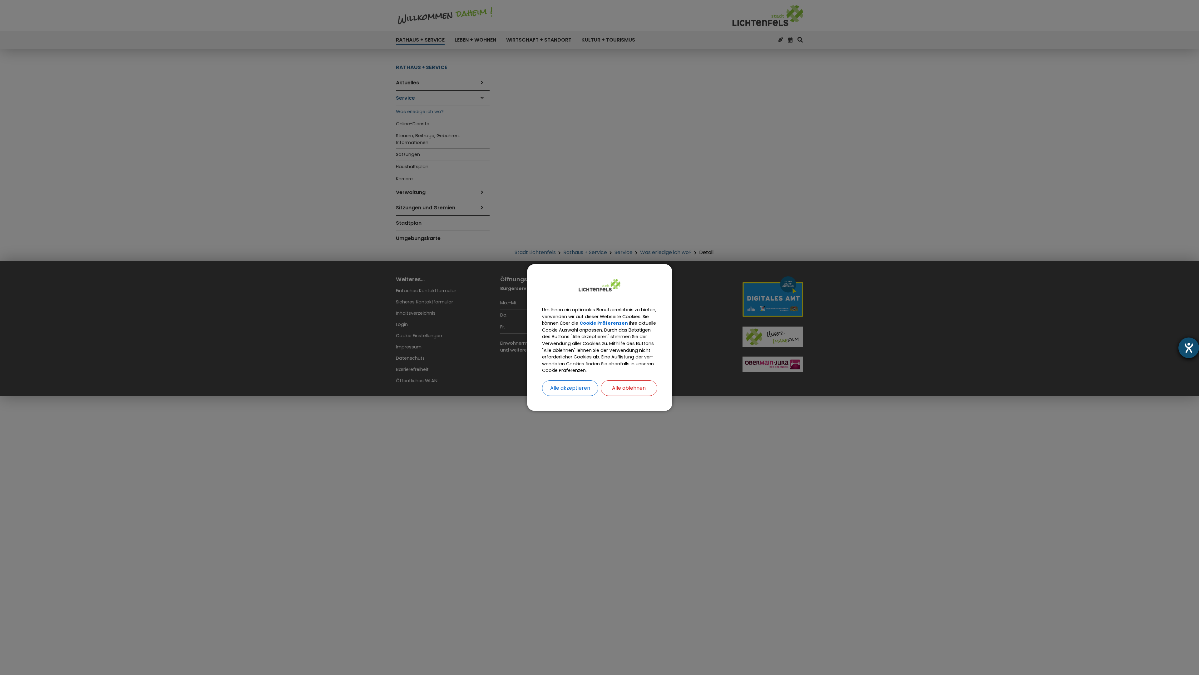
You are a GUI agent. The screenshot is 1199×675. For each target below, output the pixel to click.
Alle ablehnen (629, 388)
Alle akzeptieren (570, 388)
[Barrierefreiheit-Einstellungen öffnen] (1188, 348)
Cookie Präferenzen (604, 323)
